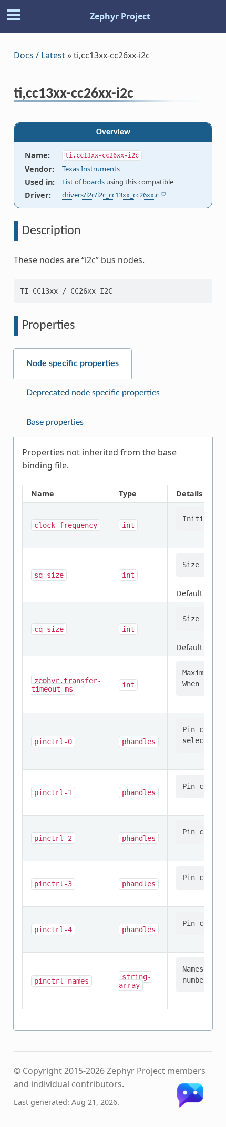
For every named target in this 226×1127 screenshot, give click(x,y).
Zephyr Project (120, 16)
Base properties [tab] (55, 422)
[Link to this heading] (140, 95)
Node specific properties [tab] (72, 363)
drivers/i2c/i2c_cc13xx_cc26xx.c (110, 195)
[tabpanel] (113, 734)
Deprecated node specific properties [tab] (93, 393)
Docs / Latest (39, 55)
